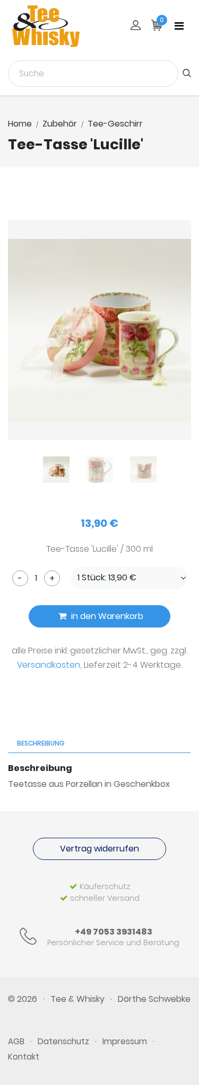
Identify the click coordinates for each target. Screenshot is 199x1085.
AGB (16, 1041)
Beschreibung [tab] (41, 743)
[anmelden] (136, 26)
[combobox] (93, 73)
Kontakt (23, 1056)
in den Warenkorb (106, 616)
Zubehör (59, 124)
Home (20, 124)
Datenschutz (63, 1041)
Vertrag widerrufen (99, 848)
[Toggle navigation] (179, 26)
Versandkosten (48, 665)
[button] (129, 578)
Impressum (124, 1041)
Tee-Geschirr (115, 124)
